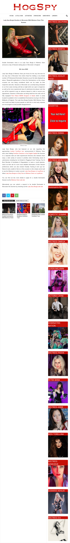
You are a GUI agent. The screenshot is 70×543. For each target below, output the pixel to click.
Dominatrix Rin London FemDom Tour (38, 215)
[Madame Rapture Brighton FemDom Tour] (23, 208)
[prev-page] (42, 201)
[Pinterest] (12, 195)
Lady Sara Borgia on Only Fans (15, 173)
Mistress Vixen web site (18, 180)
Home (11, 16)
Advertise (28, 16)
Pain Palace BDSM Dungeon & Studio (23, 95)
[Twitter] (8, 195)
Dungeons (37, 16)
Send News (46, 16)
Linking (54, 16)
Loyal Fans (19, 16)
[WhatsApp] (16, 195)
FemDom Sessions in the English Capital (25, 153)
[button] (67, 16)
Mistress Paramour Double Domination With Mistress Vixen (7, 216)
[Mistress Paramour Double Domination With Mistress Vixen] (8, 208)
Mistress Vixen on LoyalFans (34, 173)
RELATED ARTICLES (8, 200)
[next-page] (44, 201)
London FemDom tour (17, 151)
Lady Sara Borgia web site (35, 186)
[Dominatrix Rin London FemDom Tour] (38, 208)
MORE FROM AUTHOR (22, 200)
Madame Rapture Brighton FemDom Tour (22, 216)
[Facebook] (4, 195)
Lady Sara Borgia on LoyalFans (34, 171)
